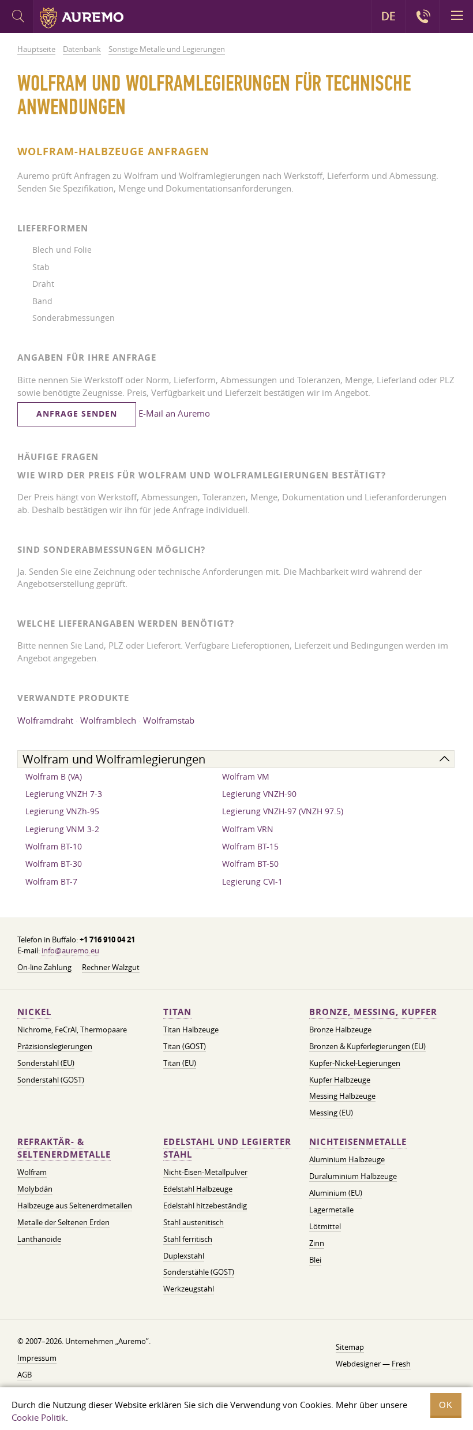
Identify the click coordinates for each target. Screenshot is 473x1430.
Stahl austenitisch (193, 1222)
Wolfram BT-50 (250, 863)
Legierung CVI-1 (252, 881)
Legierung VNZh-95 (62, 811)
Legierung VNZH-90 (259, 793)
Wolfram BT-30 (53, 863)
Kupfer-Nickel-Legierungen (354, 1063)
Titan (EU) (179, 1063)
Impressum (37, 1358)
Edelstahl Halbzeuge (197, 1189)
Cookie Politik (39, 1417)
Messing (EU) (331, 1112)
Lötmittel (325, 1226)
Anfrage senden (76, 414)
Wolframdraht (45, 720)
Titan (177, 1012)
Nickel (34, 1012)
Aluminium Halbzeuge (347, 1159)
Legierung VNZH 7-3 (63, 793)
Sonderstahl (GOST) (50, 1080)
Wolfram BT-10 (53, 846)
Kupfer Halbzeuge (339, 1080)
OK (446, 1405)
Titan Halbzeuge (191, 1029)
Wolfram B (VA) (53, 776)
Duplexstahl (183, 1256)
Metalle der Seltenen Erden (63, 1222)
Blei (315, 1260)
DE (388, 16)
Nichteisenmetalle (358, 1142)
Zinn (316, 1243)
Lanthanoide (39, 1239)
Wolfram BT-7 (51, 881)
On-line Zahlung (44, 967)
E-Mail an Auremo (174, 413)
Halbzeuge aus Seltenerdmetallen (74, 1205)
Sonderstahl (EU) (45, 1063)
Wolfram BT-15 (250, 846)
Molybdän (34, 1189)
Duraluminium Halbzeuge (353, 1176)
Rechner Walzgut (111, 967)
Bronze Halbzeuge (340, 1029)
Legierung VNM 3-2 (62, 828)
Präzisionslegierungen (54, 1046)
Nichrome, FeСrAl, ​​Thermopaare (72, 1029)
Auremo (81, 18)
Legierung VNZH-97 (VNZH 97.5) (282, 811)
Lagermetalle (331, 1209)
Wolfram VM (245, 776)
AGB (24, 1374)
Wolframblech (108, 720)
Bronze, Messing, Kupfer (373, 1012)
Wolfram (32, 1172)
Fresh (401, 1363)
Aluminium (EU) (335, 1193)
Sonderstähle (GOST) (198, 1272)
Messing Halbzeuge (342, 1096)
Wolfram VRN (247, 828)
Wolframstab (168, 720)
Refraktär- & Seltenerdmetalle (64, 1148)
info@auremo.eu (70, 950)
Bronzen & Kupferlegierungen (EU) (367, 1046)
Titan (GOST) (184, 1046)
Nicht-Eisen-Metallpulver (205, 1172)
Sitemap (350, 1347)
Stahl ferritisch (187, 1239)
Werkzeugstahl (188, 1288)
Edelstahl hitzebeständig (205, 1205)
